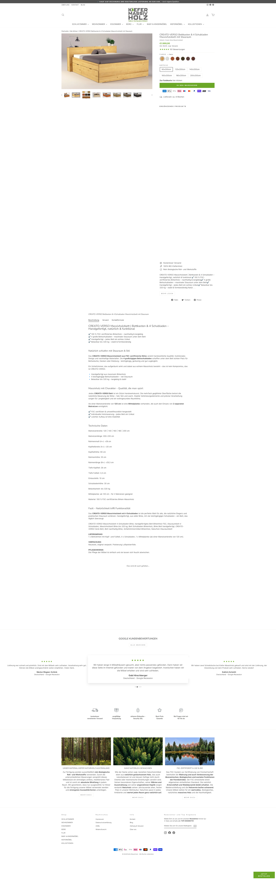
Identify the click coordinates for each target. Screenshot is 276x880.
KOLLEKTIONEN (195, 24)
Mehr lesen (167, 293)
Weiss (167, 59)
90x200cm (166, 69)
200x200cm (195, 75)
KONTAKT (75, 5)
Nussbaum (193, 59)
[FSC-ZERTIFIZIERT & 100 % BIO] (190, 751)
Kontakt (132, 819)
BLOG (83, 5)
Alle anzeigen (138, 645)
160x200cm (167, 75)
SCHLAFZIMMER (79, 24)
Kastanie (172, 59)
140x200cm (194, 69)
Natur (162, 59)
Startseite (64, 31)
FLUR (139, 24)
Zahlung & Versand (136, 826)
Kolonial (178, 59)
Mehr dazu (86, 795)
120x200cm (180, 69)
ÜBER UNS (65, 5)
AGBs (98, 826)
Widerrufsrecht (101, 829)
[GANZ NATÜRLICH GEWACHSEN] (138, 751)
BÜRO (129, 24)
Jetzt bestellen (264, 875)
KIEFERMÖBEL (176, 24)
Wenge (188, 59)
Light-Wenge (183, 59)
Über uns (133, 829)
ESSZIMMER (115, 24)
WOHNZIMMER (98, 24)
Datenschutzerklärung (103, 822)
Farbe (166, 54)
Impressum (100, 819)
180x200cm (181, 75)
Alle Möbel (73, 31)
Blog (131, 822)
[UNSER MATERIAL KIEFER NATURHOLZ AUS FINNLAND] (86, 751)
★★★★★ (164, 49)
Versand (175, 46)
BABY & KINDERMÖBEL (157, 24)
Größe (164, 65)
